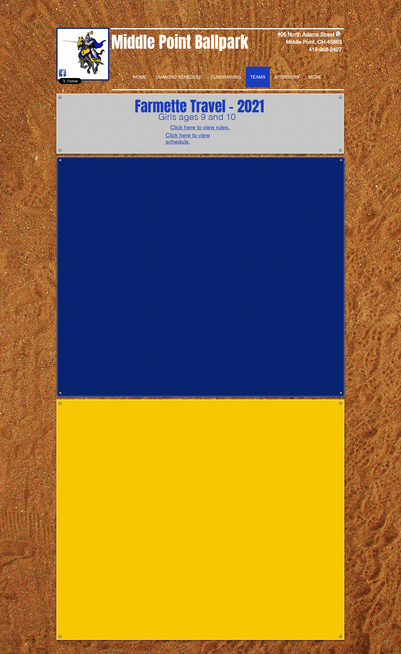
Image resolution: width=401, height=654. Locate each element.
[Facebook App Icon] (62, 73)
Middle (133, 42)
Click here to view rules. (200, 127)
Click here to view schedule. (188, 138)
